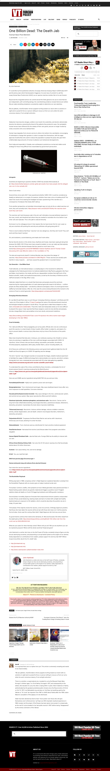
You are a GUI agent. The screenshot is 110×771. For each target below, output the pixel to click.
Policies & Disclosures (37, 594)
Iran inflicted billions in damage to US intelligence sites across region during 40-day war (87, 117)
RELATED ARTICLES (15, 625)
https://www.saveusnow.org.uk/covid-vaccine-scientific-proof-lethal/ (31, 362)
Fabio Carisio (88, 239)
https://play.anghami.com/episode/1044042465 (45, 291)
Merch (66, 3)
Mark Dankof (87, 241)
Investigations (36, 19)
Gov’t (12, 19)
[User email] (17, 577)
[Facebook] (74, 5)
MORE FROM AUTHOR (29, 625)
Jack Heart (96, 239)
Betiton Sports (39, 769)
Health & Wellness (18, 24)
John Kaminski (14, 37)
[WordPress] (96, 5)
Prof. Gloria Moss (78, 241)
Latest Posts (77, 99)
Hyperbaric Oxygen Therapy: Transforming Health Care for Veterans (16, 644)
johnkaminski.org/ (18, 573)
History (26, 19)
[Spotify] (88, 5)
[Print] (45, 44)
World (65, 19)
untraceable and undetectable (22, 307)
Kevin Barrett (91, 236)
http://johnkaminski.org (18, 543)
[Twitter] (91, 5)
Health (18, 19)
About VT (34, 3)
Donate (47, 3)
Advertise (71, 3)
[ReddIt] (37, 44)
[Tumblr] (49, 44)
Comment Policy (50, 594)
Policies (42, 3)
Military (51, 19)
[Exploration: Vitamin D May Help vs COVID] (39, 635)
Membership (54, 3)
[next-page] (13, 653)
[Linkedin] (33, 44)
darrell (17, 664)
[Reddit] (79, 5)
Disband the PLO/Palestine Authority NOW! (21, 617)
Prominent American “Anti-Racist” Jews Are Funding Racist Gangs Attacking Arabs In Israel (55, 618)
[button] (99, 19)
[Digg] (53, 44)
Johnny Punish (89, 247)
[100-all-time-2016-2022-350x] (87, 738)
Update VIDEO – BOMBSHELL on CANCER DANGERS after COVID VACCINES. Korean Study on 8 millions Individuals (87, 143)
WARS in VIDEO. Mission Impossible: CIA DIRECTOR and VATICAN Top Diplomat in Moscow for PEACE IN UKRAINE (86, 130)
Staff (38, 3)
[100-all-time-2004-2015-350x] (87, 730)
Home (10, 24)
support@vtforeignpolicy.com (48, 763)
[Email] (41, 44)
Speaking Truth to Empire (83, 190)
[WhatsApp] (29, 44)
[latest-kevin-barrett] (86, 226)
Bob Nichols (83, 243)
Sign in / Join (27, 3)
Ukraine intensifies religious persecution (83, 209)
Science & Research (23, 26)
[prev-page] (10, 653)
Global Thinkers (78, 262)
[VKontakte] (94, 5)
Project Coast (34, 302)
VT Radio (81, 19)
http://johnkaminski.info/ (18, 546)
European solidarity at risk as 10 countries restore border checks (85, 199)
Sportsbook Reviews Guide (28, 769)
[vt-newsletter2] (86, 257)
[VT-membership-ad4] (87, 50)
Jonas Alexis (82, 236)
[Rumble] (82, 5)
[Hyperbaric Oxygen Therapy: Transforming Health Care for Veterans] (18, 635)
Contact (76, 3)
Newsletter (60, 3)
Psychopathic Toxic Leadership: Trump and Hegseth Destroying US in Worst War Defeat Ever (87, 105)
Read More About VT (56, 759)
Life (45, 19)
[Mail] (77, 5)
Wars (58, 19)
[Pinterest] (25, 44)
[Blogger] (71, 5)
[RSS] (85, 5)
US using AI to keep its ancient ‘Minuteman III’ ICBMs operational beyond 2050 (86, 166)
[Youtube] (99, 5)
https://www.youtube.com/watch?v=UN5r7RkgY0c (30, 257)
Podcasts (72, 19)
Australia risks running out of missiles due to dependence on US (87, 155)
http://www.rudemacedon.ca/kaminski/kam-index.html (27, 549)
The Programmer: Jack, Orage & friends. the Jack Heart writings (28, 610)
